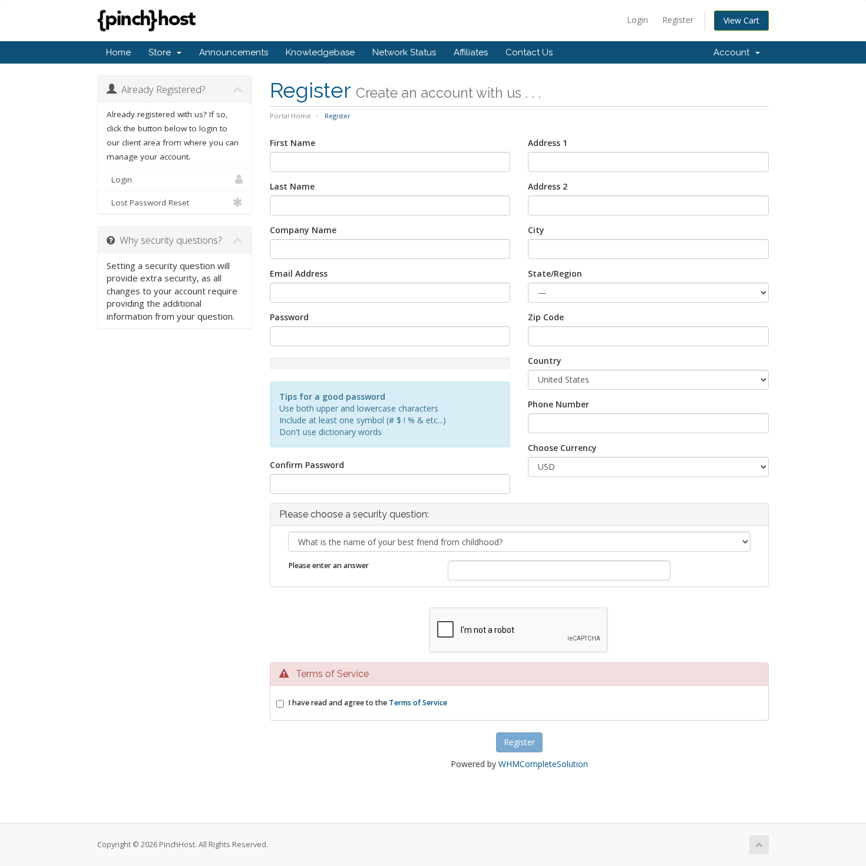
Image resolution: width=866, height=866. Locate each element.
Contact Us (529, 52)
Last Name (292, 186)
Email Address (299, 273)
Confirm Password (307, 464)
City (536, 229)
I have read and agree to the (367, 703)
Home (118, 52)
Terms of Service (418, 703)
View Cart (741, 20)
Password (289, 317)
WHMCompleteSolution (543, 763)
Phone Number (558, 404)
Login (637, 19)
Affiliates (471, 52)
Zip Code (546, 317)
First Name (292, 142)
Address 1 (547, 142)
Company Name (303, 229)
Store (162, 52)
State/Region (555, 273)
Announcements (233, 52)
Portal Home (290, 115)
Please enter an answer (328, 565)
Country (544, 360)
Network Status (404, 52)
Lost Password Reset (148, 202)
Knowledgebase (320, 52)
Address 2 (547, 186)
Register (677, 19)
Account (733, 52)
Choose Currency (562, 447)
